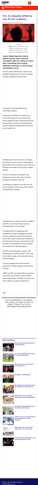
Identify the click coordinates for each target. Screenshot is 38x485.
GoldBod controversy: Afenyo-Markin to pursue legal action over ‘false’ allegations (25, 418)
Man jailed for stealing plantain (22, 374)
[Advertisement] (18, 93)
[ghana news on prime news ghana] (5, 3)
